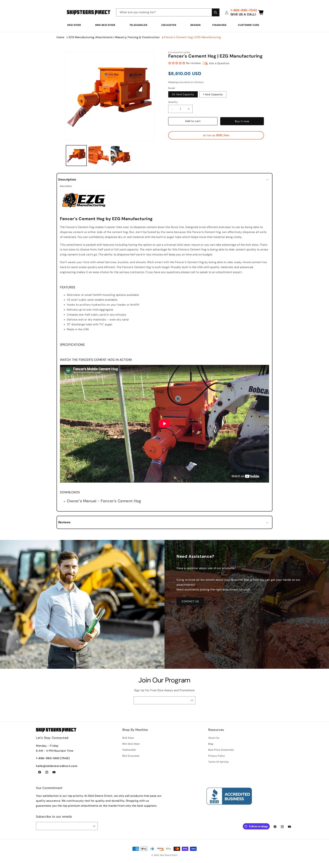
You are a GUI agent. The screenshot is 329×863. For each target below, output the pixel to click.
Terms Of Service (218, 761)
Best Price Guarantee (221, 749)
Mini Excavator (131, 755)
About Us (213, 737)
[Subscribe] (191, 700)
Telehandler (138, 25)
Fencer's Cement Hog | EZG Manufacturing (192, 37)
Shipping (173, 82)
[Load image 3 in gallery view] (121, 155)
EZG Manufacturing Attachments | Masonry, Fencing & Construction (114, 37)
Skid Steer (74, 25)
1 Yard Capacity (213, 94)
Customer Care (248, 25)
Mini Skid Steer (105, 25)
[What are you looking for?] (215, 12)
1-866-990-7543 (243, 10)
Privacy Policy (216, 755)
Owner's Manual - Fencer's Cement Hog (104, 500)
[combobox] (167, 12)
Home (60, 37)
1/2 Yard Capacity (183, 94)
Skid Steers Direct (169, 855)
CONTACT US (190, 601)
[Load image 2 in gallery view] (98, 155)
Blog (210, 743)
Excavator (168, 25)
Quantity (173, 102)
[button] (75, 25)
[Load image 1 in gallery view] (76, 155)
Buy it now (242, 121)
